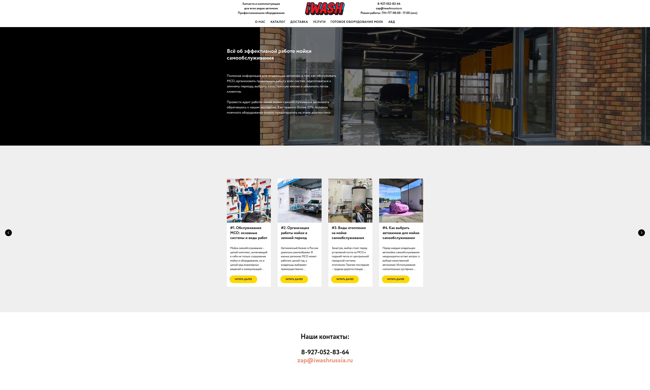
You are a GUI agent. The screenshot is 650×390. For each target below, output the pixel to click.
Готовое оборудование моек (357, 22)
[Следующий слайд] (641, 232)
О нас (260, 22)
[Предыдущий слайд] (8, 232)
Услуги (319, 22)
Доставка (299, 22)
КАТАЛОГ (277, 22)
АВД (391, 22)
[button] (248, 233)
